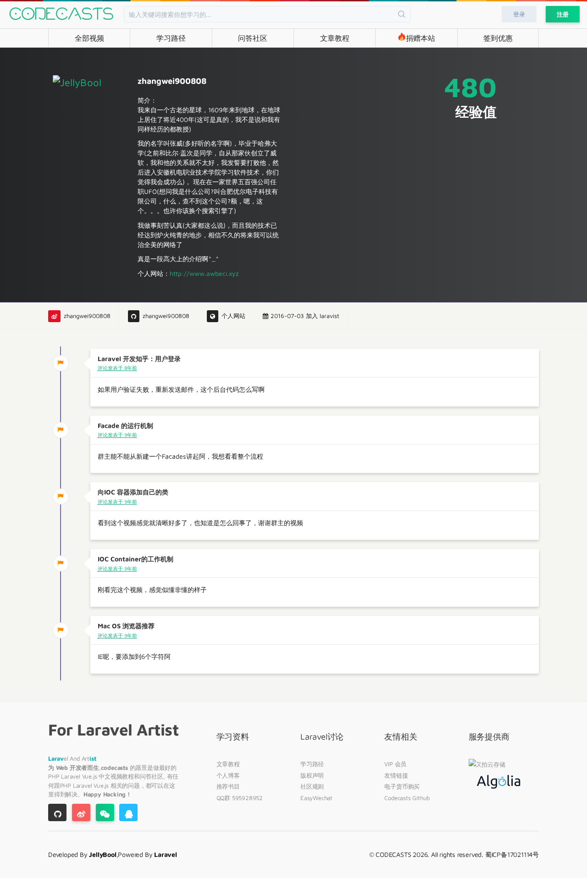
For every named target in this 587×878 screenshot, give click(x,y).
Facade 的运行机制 (125, 425)
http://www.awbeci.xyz (204, 273)
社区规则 (312, 786)
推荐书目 (228, 786)
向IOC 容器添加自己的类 (133, 492)
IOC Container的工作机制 (135, 559)
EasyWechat (316, 797)
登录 (519, 14)
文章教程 (334, 38)
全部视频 (89, 38)
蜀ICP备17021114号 (512, 854)
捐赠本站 (420, 38)
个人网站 (233, 316)
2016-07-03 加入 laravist (305, 316)
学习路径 (171, 38)
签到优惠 (498, 38)
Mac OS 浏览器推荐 (126, 626)
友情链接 (396, 775)
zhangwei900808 (87, 316)
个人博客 (228, 775)
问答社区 (252, 38)
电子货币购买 (402, 786)
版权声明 (312, 775)
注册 (563, 14)
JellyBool (102, 854)
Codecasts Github (407, 797)
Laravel (71, 776)
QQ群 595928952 (239, 797)
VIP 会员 (395, 764)
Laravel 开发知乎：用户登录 (139, 358)
